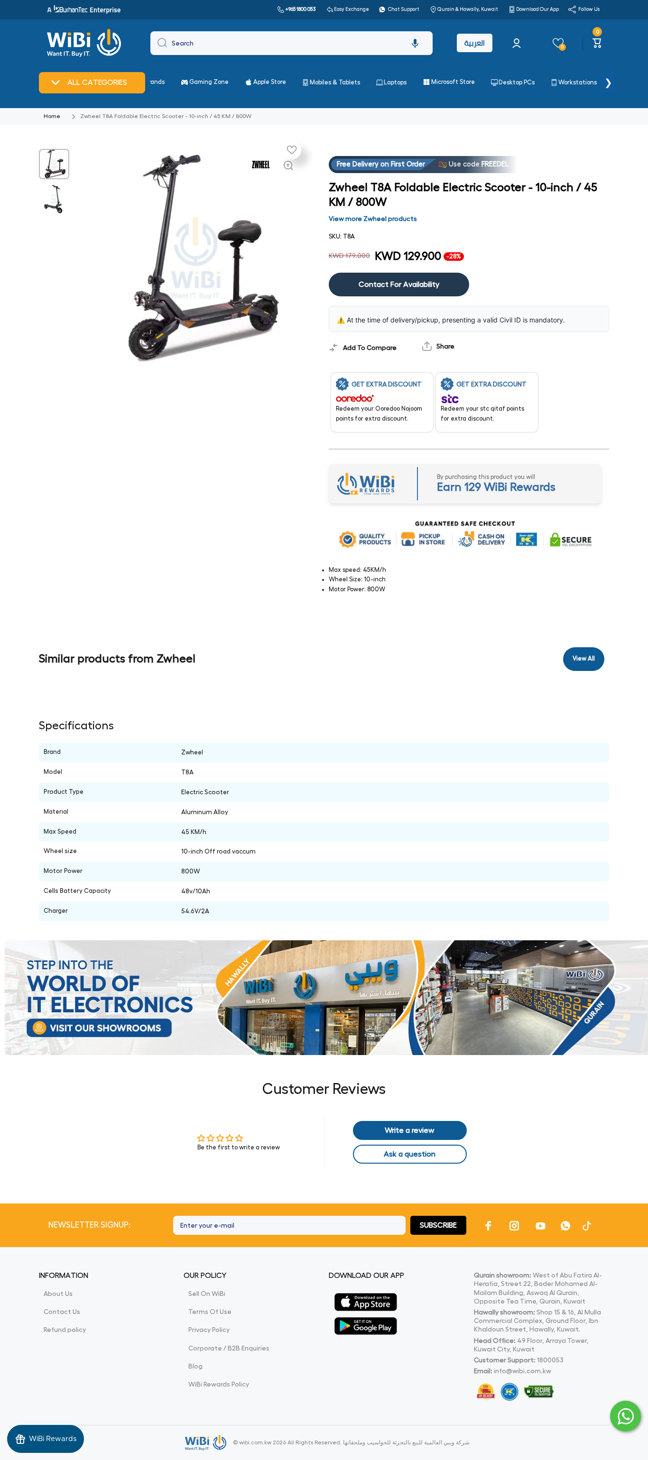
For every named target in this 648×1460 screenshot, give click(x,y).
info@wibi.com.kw (522, 1371)
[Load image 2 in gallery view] (54, 199)
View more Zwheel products (373, 218)
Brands (155, 82)
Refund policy (65, 1329)
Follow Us (589, 9)
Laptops (395, 82)
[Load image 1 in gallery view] (54, 164)
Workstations (577, 82)
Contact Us (62, 1311)
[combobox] (291, 43)
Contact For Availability (399, 284)
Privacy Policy (209, 1329)
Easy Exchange (351, 9)
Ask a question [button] (409, 1154)
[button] (415, 43)
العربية (474, 43)
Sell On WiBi (206, 1293)
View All (584, 658)
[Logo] (85, 43)
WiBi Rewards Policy (218, 1384)
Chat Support (403, 9)
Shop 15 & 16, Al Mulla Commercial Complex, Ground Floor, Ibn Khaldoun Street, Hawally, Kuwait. (537, 1320)
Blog (195, 1366)
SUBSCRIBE (438, 1225)
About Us (58, 1293)
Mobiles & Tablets (335, 82)
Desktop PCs (517, 82)
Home (52, 116)
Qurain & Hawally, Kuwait (467, 9)
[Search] (159, 43)
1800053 (550, 1360)
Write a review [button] (410, 1130)
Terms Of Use (209, 1311)
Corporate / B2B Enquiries (228, 1348)
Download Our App (537, 9)
